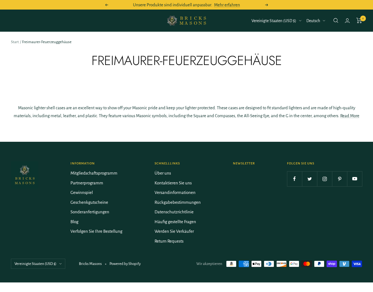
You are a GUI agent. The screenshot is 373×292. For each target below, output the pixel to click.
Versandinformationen (175, 192)
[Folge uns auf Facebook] (294, 178)
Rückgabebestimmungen (178, 202)
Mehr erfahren (227, 4)
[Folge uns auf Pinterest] (339, 178)
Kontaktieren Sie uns (173, 183)
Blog (74, 221)
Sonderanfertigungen (89, 212)
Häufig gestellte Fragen (175, 221)
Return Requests (169, 241)
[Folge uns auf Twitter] (309, 178)
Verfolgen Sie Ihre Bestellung (96, 231)
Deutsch (313, 21)
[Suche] (335, 20)
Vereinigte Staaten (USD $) (273, 21)
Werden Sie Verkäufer (174, 231)
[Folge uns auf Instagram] (324, 178)
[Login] (347, 20)
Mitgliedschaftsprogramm (93, 173)
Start (15, 42)
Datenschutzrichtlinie (174, 212)
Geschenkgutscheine (89, 202)
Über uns (163, 173)
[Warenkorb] (359, 20)
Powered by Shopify (125, 264)
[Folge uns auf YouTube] (354, 178)
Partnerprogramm (86, 183)
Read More (349, 115)
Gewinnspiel (81, 192)
